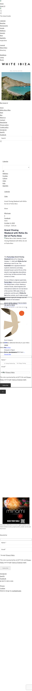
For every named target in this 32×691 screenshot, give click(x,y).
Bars (1, 35)
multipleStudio (16, 591)
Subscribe (3, 347)
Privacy (2, 586)
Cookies (2, 588)
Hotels (2, 28)
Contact (2, 120)
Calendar (3, 21)
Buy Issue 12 (4, 103)
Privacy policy (4, 125)
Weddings (3, 55)
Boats (2, 60)
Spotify (2, 132)
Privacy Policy (10, 555)
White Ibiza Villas (5, 110)
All (3, 171)
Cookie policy (4, 127)
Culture (5, 178)
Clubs (4, 181)
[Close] (2, 299)
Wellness (3, 31)
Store (1, 4)
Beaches (2, 23)
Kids (4, 183)
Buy (1, 115)
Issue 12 (2, 6)
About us (3, 118)
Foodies (5, 176)
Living (2, 57)
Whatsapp (7, 213)
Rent (1, 113)
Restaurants (4, 26)
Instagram (3, 130)
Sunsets (2, 33)
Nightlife (3, 38)
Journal (2, 45)
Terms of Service (17, 562)
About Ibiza (3, 48)
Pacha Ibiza (10, 257)
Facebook (3, 135)
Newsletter (3, 122)
